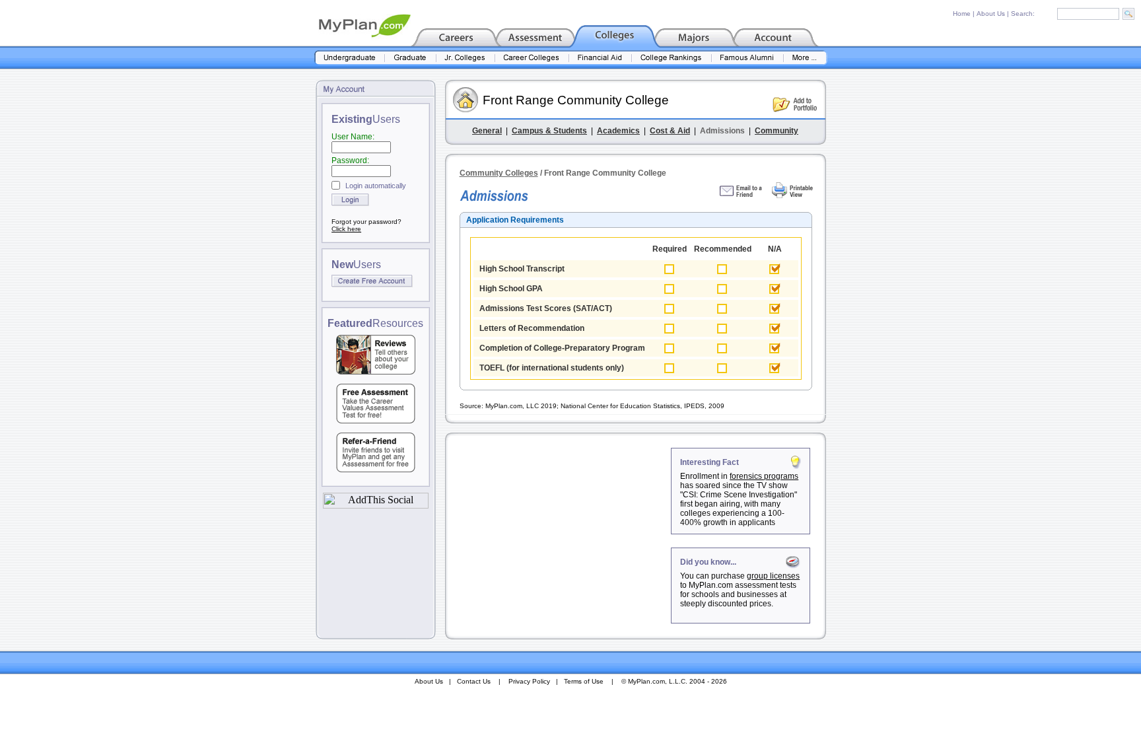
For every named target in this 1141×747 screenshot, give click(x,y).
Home (962, 13)
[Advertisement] (559, 530)
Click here (346, 228)
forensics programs (764, 476)
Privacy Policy (529, 681)
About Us (991, 13)
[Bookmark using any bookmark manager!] (376, 505)
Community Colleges (499, 173)
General (487, 130)
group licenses (773, 576)
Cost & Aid (670, 130)
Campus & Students (549, 130)
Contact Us (474, 681)
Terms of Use (584, 681)
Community (776, 130)
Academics (618, 130)
